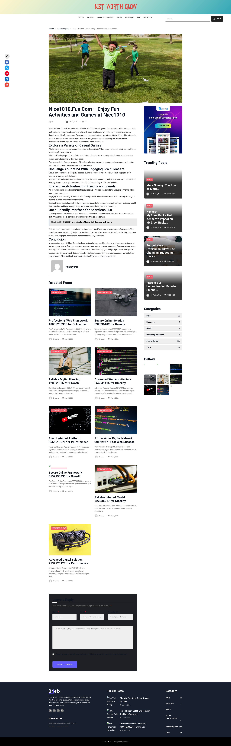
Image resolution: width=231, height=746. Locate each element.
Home (51, 29)
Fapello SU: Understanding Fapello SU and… (161, 286)
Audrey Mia (58, 122)
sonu (57, 339)
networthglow (63, 29)
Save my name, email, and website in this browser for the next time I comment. (92, 654)
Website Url (113, 612)
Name (55, 612)
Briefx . (110, 742)
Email (83, 612)
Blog (149, 179)
